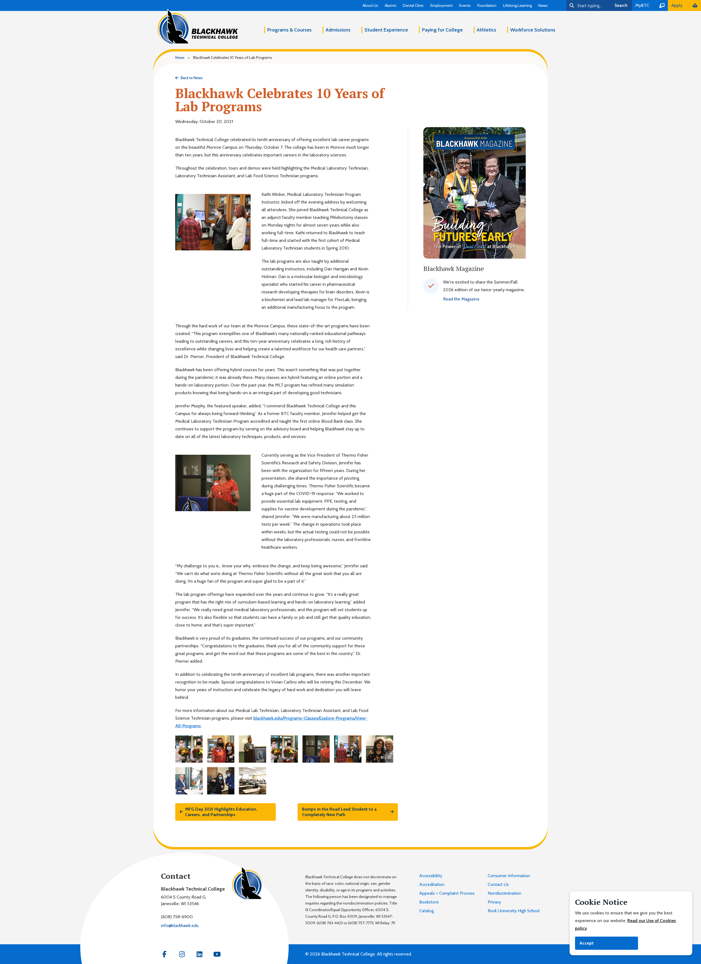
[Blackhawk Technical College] (198, 27)
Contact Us (498, 884)
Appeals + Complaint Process (447, 893)
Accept (586, 943)
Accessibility (430, 875)
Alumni (390, 5)
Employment (441, 5)
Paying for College (442, 30)
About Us (370, 5)
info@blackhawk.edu (180, 925)
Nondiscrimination (504, 893)
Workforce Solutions (532, 30)
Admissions (338, 30)
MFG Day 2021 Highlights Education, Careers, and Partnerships (221, 811)
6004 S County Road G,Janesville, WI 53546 (183, 900)
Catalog (426, 910)
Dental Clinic (413, 5)
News (543, 5)
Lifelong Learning (517, 5)
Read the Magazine (461, 299)
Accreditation (431, 884)
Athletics (486, 30)
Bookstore (429, 902)
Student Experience (386, 30)
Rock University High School (514, 910)
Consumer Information (509, 875)
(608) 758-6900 (177, 916)
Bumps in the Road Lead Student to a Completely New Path (339, 811)
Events (465, 5)
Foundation (486, 5)
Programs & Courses (289, 30)
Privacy (494, 902)
